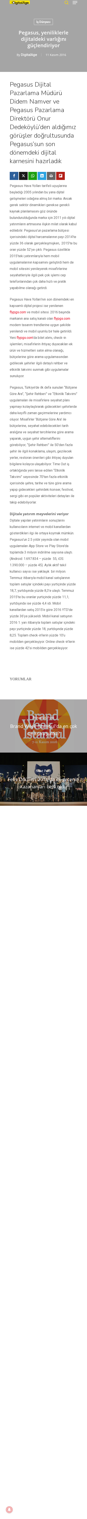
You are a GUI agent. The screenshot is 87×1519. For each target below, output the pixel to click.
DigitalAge (29, 55)
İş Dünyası (43, 22)
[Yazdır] (51, 176)
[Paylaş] (14, 176)
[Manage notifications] (9, 1509)
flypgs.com (18, 312)
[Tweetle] (23, 176)
